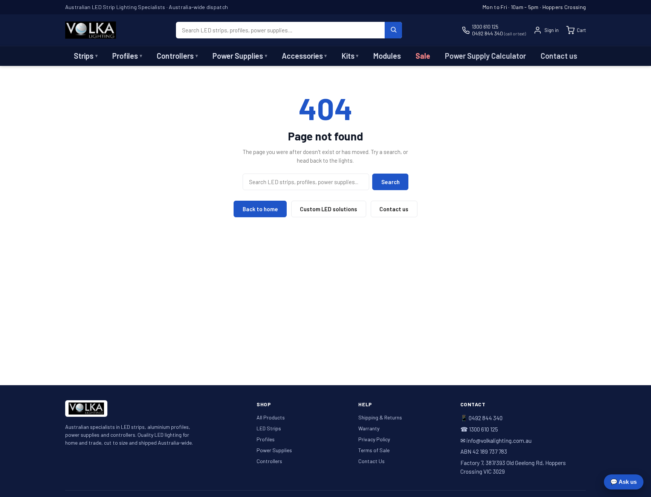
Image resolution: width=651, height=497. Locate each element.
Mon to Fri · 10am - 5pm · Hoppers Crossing (534, 7)
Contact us (559, 55)
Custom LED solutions (328, 209)
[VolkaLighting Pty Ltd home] (90, 30)
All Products (271, 417)
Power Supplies (239, 55)
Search (390, 181)
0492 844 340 (499, 33)
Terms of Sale (374, 450)
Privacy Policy (374, 439)
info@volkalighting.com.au (499, 440)
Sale (423, 55)
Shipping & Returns (380, 417)
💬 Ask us (623, 482)
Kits (350, 55)
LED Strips (269, 428)
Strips (86, 55)
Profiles (127, 55)
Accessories (304, 55)
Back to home (260, 209)
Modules (387, 55)
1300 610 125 (485, 26)
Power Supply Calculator (485, 55)
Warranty (368, 428)
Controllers (177, 55)
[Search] (393, 30)
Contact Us (371, 461)
